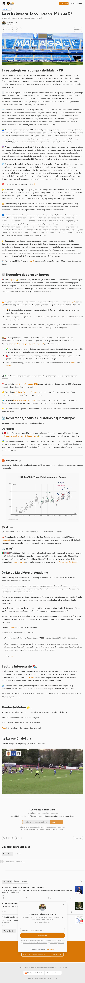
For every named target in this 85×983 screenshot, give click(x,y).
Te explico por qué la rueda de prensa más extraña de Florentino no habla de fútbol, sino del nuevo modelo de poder (37, 891)
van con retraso (19, 562)
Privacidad (39, 967)
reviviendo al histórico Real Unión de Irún (19, 436)
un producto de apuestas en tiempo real (27, 343)
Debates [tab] (24, 881)
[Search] (81, 881)
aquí (13, 627)
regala (73, 301)
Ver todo (7, 931)
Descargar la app (53, 973)
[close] (64, 904)
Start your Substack (34, 973)
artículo (32, 261)
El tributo (30, 677)
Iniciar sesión (76, 3)
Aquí (4, 728)
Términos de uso (42, 941)
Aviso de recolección (59, 967)
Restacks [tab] (18, 854)
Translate (6, 9)
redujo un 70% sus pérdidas (25, 392)
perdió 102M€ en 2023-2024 (26, 384)
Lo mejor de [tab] (7, 881)
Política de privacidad (57, 943)
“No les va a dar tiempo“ (68, 562)
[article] (42, 892)
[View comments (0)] (12, 29)
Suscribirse (64, 4)
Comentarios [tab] (7, 854)
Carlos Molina (12, 22)
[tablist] (12, 854)
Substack (31, 978)
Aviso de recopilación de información (35, 943)
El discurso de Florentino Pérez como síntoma (23, 887)
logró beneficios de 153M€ (24, 400)
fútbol (73, 362)
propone (11, 279)
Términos (47, 967)
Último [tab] (16, 881)
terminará (6, 540)
